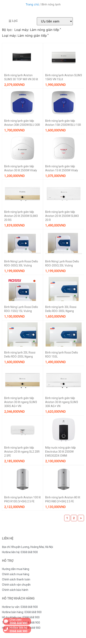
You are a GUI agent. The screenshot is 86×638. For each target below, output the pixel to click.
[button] (13, 21)
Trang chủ (32, 4)
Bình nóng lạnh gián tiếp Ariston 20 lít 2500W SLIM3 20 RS (21, 215)
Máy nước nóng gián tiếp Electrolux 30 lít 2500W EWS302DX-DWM (60, 451)
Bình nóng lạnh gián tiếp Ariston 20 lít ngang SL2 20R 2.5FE (22, 451)
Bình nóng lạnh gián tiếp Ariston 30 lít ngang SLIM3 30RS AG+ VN (20, 402)
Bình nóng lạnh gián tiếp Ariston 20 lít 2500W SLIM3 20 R (62, 215)
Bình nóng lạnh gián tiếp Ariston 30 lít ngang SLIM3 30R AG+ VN (61, 402)
